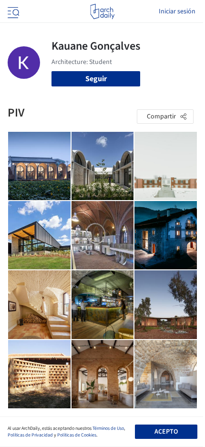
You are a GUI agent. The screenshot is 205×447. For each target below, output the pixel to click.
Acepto (166, 431)
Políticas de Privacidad (30, 435)
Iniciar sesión (177, 11)
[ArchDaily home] (102, 11)
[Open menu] (12, 11)
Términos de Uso (108, 428)
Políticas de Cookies (76, 435)
